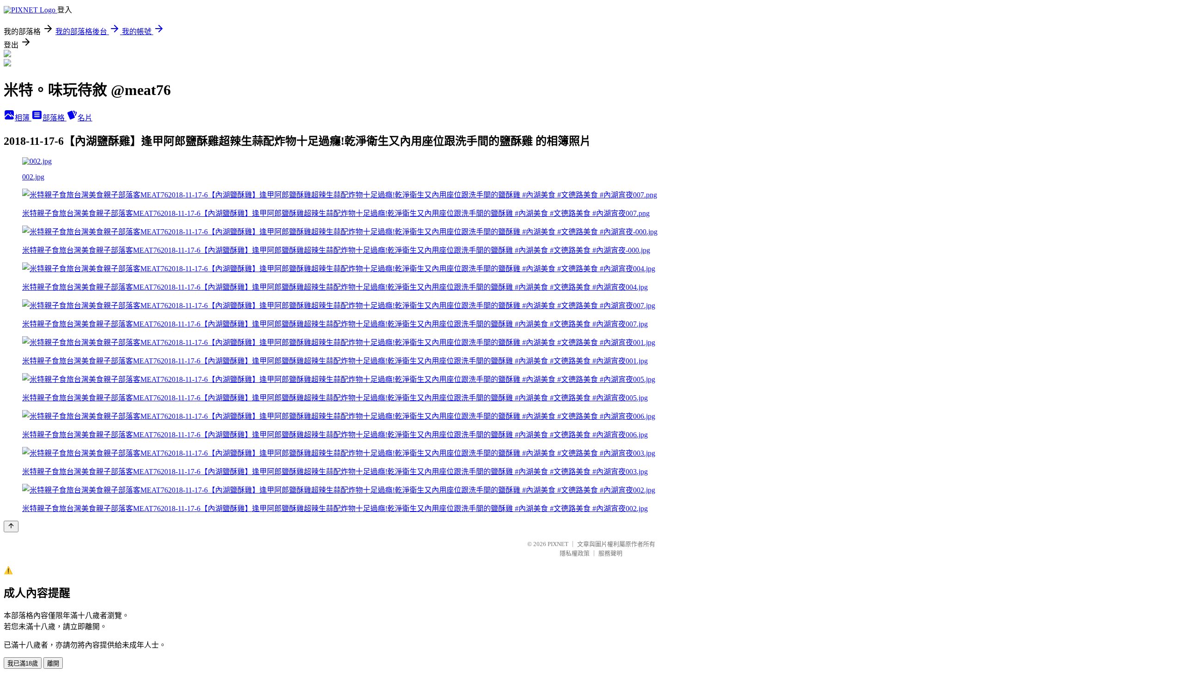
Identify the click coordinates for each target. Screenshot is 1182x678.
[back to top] (11, 526)
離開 (53, 663)
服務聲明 (610, 553)
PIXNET (558, 544)
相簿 (23, 118)
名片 (85, 118)
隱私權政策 (575, 553)
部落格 (54, 118)
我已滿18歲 (22, 663)
